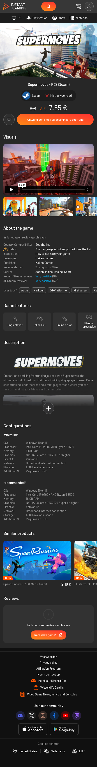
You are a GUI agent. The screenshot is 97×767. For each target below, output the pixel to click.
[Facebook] (54, 715)
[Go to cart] (78, 6)
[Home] (14, 6)
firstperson (81, 290)
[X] (31, 715)
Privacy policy (48, 662)
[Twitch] (76, 715)
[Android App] (64, 729)
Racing (58, 272)
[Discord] (20, 715)
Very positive (43, 276)
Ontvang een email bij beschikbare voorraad (55, 119)
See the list (42, 244)
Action (39, 272)
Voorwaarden (48, 657)
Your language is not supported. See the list (63, 249)
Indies (49, 272)
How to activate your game (52, 253)
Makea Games (44, 258)
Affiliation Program (48, 668)
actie (24, 290)
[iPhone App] (32, 729)
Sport (67, 272)
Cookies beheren (48, 743)
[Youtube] (65, 715)
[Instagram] (42, 715)
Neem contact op (48, 674)
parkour (39, 290)
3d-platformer (59, 290)
